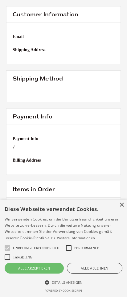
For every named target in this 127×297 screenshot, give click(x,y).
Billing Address (27, 160)
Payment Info (25, 138)
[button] (63, 282)
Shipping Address (29, 49)
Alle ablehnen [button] (94, 268)
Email (18, 36)
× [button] (121, 205)
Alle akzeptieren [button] (34, 268)
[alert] (63, 248)
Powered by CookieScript (63, 291)
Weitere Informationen (76, 238)
